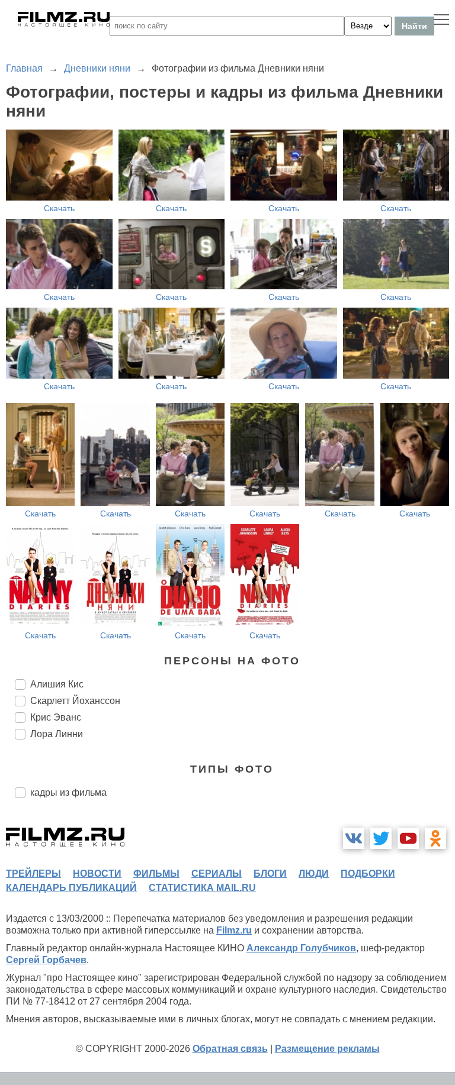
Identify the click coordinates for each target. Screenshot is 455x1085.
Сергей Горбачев (46, 960)
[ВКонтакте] (353, 838)
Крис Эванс (55, 717)
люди (314, 873)
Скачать (59, 208)
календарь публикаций (71, 888)
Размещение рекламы (327, 1049)
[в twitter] (381, 838)
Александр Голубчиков (301, 948)
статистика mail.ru (202, 888)
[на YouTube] (408, 838)
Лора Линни (56, 734)
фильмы (156, 873)
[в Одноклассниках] (435, 838)
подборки (368, 873)
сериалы (216, 873)
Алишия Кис (57, 684)
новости (97, 873)
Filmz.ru (234, 930)
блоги (270, 873)
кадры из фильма (68, 792)
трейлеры (33, 873)
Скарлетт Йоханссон (75, 701)
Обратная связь (230, 1049)
